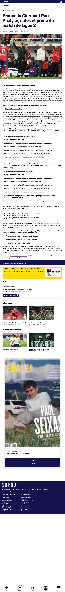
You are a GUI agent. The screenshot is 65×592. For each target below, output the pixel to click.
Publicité (27, 491)
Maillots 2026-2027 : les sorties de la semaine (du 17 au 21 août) (39, 334)
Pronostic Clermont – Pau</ (18, 256)
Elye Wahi (4, 505)
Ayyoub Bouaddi (6, 506)
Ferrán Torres (5, 502)
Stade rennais (24, 499)
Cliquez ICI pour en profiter (13, 109)
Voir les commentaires (9, 295)
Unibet (35, 129)
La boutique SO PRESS (29, 489)
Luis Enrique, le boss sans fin (10, 333)
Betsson (14, 219)
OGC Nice (23, 505)
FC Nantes (23, 506)
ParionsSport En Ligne (19, 217)
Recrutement (51, 491)
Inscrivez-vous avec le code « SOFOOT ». (16, 139)
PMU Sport (34, 236)
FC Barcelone (24, 511)
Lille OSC (23, 503)
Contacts (17, 489)
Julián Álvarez (6, 511)
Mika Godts (5, 503)
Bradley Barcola (6, 497)
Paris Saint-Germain (26, 497)
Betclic (28, 243)
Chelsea (23, 508)
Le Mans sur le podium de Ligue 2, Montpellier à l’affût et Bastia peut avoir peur (13, 309)
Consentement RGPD (38, 491)
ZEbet (13, 214)
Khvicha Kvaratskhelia (8, 500)
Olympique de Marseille (27, 500)
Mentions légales (43, 489)
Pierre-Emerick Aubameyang (9, 508)
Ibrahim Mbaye (6, 499)
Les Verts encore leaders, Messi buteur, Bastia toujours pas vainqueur (39, 308)
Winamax (34, 239)
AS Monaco (24, 509)
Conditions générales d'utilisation (13, 491)
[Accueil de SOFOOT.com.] (10, 2)
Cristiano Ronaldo (7, 509)
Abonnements (7, 489)
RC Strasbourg (25, 502)
